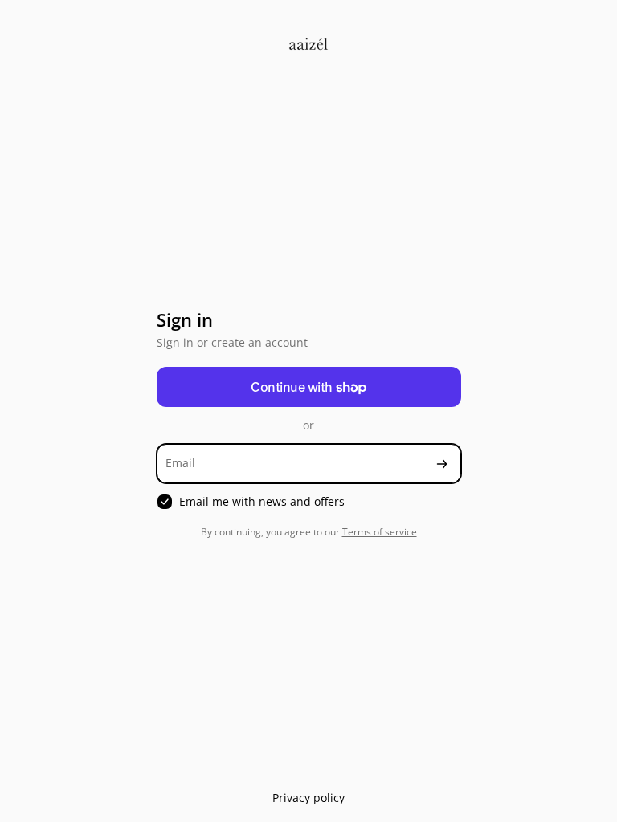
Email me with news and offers (262, 501)
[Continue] (442, 464)
